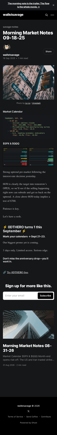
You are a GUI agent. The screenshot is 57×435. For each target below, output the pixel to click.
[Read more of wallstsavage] (7, 47)
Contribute (46, 416)
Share (48, 51)
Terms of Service (15, 416)
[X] (28, 411)
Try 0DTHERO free (17, 272)
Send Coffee (32, 416)
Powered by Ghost (28, 422)
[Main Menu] (52, 15)
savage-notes (10, 26)
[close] (53, 5)
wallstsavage (13, 14)
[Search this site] (46, 15)
